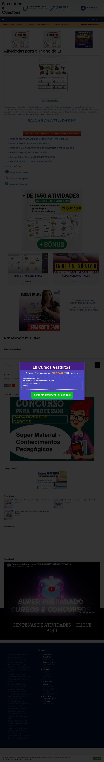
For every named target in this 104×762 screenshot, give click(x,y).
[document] (52, 381)
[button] (81, 365)
